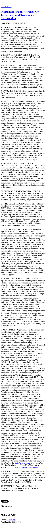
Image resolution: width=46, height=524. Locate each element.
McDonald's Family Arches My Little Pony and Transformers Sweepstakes (20, 15)
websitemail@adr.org (30, 467)
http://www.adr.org (23, 463)
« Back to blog (6, 7)
